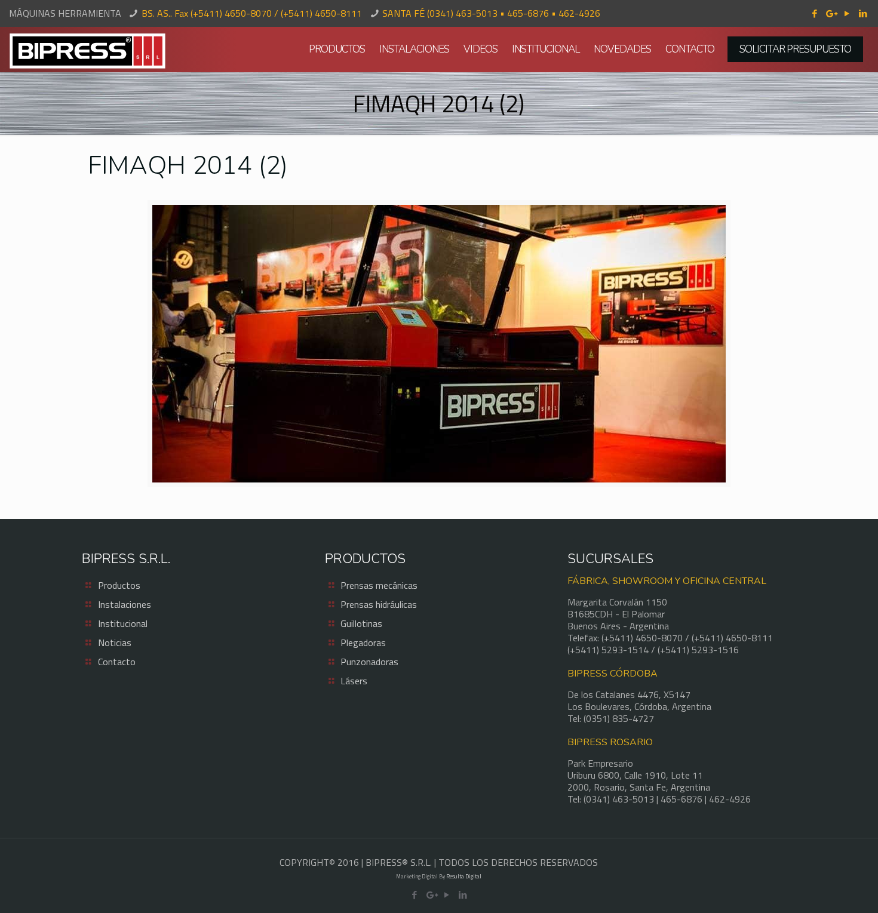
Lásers (353, 681)
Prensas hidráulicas (378, 604)
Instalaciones (124, 604)
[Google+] (830, 13)
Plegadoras (363, 642)
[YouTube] (846, 13)
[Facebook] (814, 13)
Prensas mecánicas (378, 585)
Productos (119, 585)
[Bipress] (87, 49)
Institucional (123, 623)
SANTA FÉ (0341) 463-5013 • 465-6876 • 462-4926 (491, 13)
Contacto (117, 661)
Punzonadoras (369, 661)
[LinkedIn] (862, 13)
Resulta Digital (463, 876)
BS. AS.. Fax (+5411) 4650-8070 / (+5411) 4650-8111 (252, 13)
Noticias (114, 642)
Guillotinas (361, 623)
